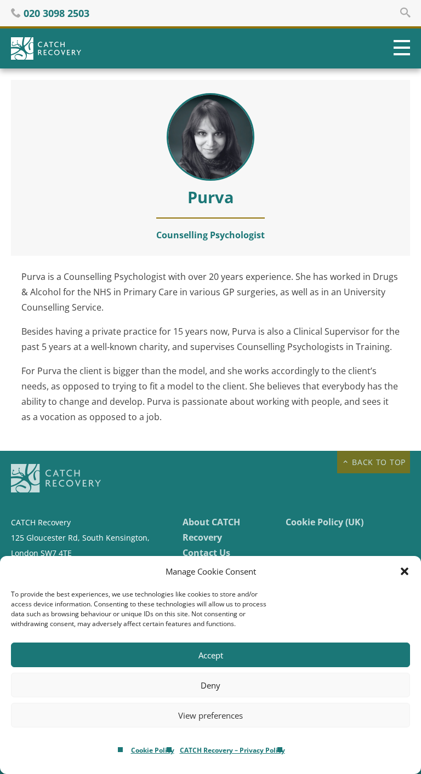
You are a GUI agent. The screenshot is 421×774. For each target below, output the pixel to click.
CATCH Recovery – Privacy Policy (232, 750)
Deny (210, 685)
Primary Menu (399, 48)
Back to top (377, 462)
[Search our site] (405, 13)
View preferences (210, 715)
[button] (404, 571)
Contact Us (206, 553)
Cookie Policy (152, 750)
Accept (210, 655)
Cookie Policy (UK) (324, 522)
